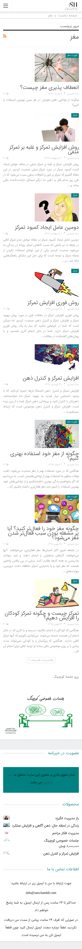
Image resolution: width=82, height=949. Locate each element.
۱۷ (4, 309)
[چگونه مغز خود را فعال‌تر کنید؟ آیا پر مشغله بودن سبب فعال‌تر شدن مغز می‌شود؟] (57, 509)
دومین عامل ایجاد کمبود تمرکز (47, 227)
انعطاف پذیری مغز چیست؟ (49, 88)
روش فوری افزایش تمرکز (53, 303)
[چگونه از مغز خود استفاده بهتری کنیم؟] (57, 434)
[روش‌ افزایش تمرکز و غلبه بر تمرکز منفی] (57, 127)
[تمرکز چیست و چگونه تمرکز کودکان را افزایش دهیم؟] (57, 593)
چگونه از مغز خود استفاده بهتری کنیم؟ (44, 456)
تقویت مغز (72, 55)
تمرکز (75, 115)
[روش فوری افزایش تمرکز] (57, 283)
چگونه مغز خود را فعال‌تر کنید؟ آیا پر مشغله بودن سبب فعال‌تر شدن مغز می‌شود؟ (43, 533)
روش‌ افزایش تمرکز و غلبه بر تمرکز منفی (44, 149)
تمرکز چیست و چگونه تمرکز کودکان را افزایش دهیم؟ (42, 616)
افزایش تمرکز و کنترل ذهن (51, 378)
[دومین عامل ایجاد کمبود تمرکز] (57, 207)
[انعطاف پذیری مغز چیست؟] (57, 67)
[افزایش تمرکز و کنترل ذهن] (57, 358)
